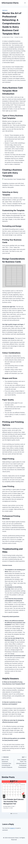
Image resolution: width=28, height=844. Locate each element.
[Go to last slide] (4, 796)
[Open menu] (25, 3)
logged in (12, 828)
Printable (4, 10)
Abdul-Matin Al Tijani (8, 37)
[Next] (24, 796)
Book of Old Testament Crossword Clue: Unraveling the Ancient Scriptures (7, 762)
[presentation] (14, 788)
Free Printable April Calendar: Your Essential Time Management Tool (13, 802)
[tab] (12, 813)
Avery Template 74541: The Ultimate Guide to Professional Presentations (21, 762)
